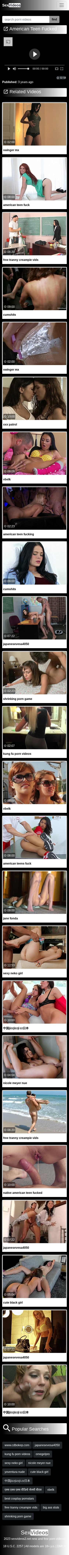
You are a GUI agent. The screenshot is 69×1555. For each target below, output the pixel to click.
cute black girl (39, 1471)
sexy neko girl (14, 1463)
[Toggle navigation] (61, 5)
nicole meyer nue (39, 1463)
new (34, 1538)
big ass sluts (51, 1507)
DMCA (61, 1546)
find (54, 19)
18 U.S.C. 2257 (13, 1546)
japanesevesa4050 (47, 1445)
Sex (11, 5)
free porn (49, 1538)
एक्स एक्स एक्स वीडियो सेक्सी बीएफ (23, 1489)
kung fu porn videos (17, 1454)
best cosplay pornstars (19, 1498)
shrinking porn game (18, 1516)
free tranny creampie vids (21, 1507)
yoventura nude (15, 1471)
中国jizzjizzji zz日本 (17, 1480)
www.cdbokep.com (17, 1445)
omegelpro (43, 1454)
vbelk (50, 1489)
